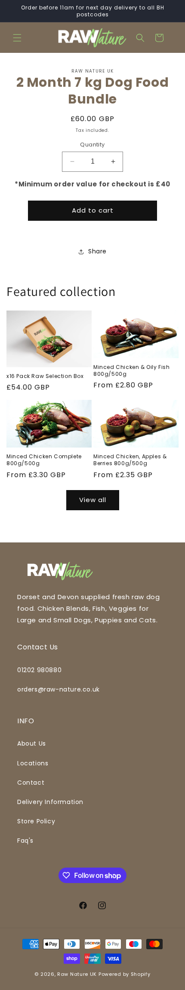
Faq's (25, 840)
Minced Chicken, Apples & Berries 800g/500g (129, 459)
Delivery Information (50, 802)
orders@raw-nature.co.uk (58, 689)
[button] (17, 37)
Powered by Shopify (125, 974)
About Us (31, 743)
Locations (32, 763)
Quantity (92, 144)
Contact (30, 782)
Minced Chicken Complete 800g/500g (44, 459)
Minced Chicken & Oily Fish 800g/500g (131, 370)
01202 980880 (39, 670)
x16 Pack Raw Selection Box (45, 376)
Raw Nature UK (77, 974)
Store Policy (36, 821)
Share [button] (97, 251)
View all (92, 499)
